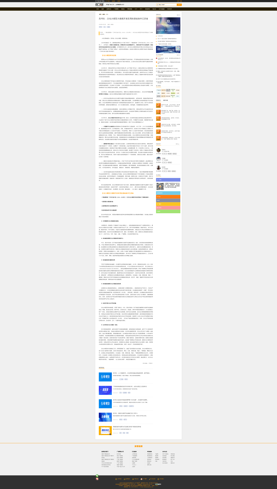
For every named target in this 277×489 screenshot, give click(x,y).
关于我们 (120, 478)
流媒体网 (134, 457)
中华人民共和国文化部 (107, 463)
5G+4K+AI (164, 153)
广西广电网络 (120, 459)
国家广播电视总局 (106, 454)
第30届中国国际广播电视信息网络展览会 (167, 41)
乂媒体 (133, 466)
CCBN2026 (160, 36)
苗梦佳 (163, 149)
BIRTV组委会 (165, 454)
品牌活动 (109, 9)
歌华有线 (119, 454)
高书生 (100, 26)
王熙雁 (163, 158)
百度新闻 (157, 459)
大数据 (108, 26)
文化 (104, 26)
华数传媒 (173, 454)
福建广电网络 (120, 464)
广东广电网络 (120, 463)
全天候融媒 (162, 9)
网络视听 (170, 153)
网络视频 (129, 9)
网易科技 (149, 461)
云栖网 (133, 463)
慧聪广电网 (134, 461)
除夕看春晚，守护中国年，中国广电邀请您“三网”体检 (169, 82)
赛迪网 (156, 455)
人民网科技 (149, 457)
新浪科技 (149, 459)
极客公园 (149, 464)
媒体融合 (175, 153)
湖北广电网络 (120, 455)
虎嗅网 (156, 457)
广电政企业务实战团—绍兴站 (164, 44)
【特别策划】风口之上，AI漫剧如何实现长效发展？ (169, 63)
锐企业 (154, 9)
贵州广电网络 (120, 457)
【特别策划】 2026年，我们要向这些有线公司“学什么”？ (169, 59)
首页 (97, 9)
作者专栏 (169, 9)
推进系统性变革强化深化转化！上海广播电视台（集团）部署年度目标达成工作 (169, 76)
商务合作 (136, 478)
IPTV (141, 9)
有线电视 (125, 392)
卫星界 (118, 1)
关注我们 (162, 478)
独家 (102, 9)
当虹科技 (164, 461)
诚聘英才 (128, 478)
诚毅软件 (173, 457)
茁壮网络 (164, 457)
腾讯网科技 (149, 455)
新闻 (104, 14)
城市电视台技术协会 (106, 464)
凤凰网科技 (149, 454)
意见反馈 (153, 478)
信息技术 (125, 406)
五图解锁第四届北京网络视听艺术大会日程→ (168, 68)
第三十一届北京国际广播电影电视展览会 (167, 38)
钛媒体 (148, 463)
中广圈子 (145, 478)
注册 (181, 1)
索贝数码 (164, 459)
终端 (124, 432)
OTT (136, 9)
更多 (178, 15)
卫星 (120, 432)
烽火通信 (173, 455)
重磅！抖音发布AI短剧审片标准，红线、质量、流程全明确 (169, 72)
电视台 (123, 9)
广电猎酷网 (134, 455)
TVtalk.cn (134, 464)
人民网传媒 (134, 454)
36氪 (156, 461)
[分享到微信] (97, 476)
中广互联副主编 (165, 151)
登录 (178, 1)
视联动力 (173, 463)
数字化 (125, 419)
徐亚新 (163, 167)
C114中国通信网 (135, 459)
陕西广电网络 (120, 461)
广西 (120, 392)
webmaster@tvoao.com (147, 484)
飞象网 (156, 454)
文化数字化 (131, 406)
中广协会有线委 (105, 466)
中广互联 (108, 1)
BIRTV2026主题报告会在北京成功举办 (167, 79)
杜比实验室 (164, 463)
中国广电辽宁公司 (121, 466)
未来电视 (164, 455)
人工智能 (121, 379)
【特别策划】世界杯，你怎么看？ (165, 66)
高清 (129, 392)
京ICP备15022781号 (153, 483)
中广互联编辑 (165, 160)
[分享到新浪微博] (97, 479)
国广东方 (173, 459)
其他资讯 (147, 9)
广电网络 (116, 9)
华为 (173, 461)
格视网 (113, 1)
